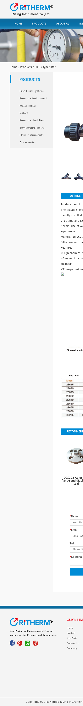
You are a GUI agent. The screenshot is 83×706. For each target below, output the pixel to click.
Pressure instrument (33, 98)
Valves (23, 113)
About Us (63, 24)
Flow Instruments (31, 135)
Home (18, 24)
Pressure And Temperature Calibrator (36, 120)
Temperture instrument (35, 128)
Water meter (27, 106)
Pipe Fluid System (31, 91)
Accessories (27, 142)
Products (39, 24)
